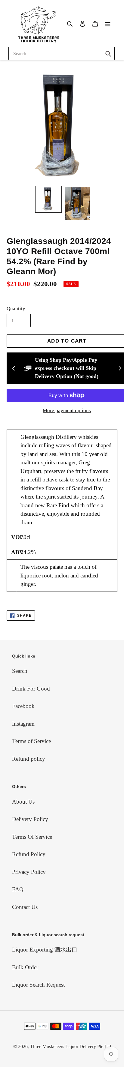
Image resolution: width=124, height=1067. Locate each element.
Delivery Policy (30, 819)
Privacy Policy (29, 872)
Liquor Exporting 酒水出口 (44, 949)
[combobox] (61, 53)
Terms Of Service (32, 837)
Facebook (23, 706)
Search (19, 671)
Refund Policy (28, 854)
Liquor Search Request (38, 985)
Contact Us (25, 907)
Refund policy (28, 759)
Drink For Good (31, 688)
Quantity (16, 308)
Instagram (23, 724)
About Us (23, 802)
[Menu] (107, 23)
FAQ (17, 889)
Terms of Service (31, 741)
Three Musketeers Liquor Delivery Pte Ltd (70, 1046)
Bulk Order (25, 967)
